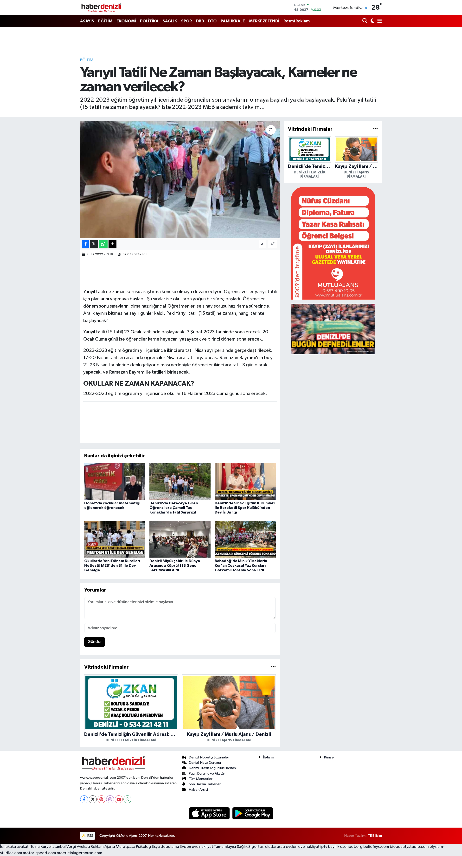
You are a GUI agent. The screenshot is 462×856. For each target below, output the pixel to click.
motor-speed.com (39, 853)
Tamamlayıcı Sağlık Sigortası (239, 847)
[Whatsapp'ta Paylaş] (103, 244)
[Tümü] (273, 667)
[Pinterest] (101, 799)
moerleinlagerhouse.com (79, 853)
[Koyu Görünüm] (371, 21)
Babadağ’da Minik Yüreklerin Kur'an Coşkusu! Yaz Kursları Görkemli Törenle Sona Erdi (241, 565)
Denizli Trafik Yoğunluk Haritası (213, 768)
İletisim (268, 757)
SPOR (186, 21)
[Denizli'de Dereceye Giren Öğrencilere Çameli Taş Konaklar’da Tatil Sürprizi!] (180, 481)
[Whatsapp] (127, 799)
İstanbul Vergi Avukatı (70, 847)
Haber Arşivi (198, 789)
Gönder (95, 642)
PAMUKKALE (233, 21)
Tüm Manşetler (200, 779)
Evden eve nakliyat (196, 847)
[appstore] (209, 813)
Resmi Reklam (296, 21)
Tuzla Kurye (40, 847)
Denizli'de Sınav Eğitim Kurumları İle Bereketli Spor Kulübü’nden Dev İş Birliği (245, 507)
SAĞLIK (170, 21)
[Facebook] (84, 799)
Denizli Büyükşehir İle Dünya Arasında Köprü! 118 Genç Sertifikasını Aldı (174, 565)
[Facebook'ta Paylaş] (85, 244)
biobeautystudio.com (409, 847)
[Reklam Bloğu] (333, 243)
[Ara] (365, 21)
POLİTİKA (149, 21)
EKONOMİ (126, 21)
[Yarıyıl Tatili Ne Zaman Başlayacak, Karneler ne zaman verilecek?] (180, 179)
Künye (329, 757)
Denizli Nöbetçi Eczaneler (209, 757)
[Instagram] (110, 799)
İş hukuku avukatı (15, 847)
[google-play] (252, 813)
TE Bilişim (375, 835)
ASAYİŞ (87, 21)
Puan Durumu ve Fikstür (207, 773)
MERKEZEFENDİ (264, 21)
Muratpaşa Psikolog (133, 847)
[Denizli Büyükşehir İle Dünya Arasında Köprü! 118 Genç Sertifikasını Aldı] (180, 539)
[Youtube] (119, 799)
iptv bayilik (329, 847)
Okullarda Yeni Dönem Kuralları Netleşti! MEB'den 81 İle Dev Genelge (112, 565)
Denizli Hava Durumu (205, 762)
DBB (200, 21)
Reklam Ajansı (103, 847)
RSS (90, 835)
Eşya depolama (165, 847)
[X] (93, 799)
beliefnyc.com (376, 847)
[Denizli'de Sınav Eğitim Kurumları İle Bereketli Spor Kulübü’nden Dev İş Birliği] (245, 481)
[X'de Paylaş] (94, 244)
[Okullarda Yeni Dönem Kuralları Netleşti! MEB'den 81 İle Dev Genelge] (114, 539)
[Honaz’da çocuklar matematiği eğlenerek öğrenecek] (114, 481)
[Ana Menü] (378, 21)
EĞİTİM (105, 21)
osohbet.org (351, 847)
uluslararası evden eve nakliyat (292, 847)
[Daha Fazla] (112, 244)
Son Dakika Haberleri (205, 784)
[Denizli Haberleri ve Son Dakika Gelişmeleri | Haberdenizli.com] (101, 7)
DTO (212, 21)
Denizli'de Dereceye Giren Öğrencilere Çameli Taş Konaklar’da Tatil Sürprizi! (173, 507)
